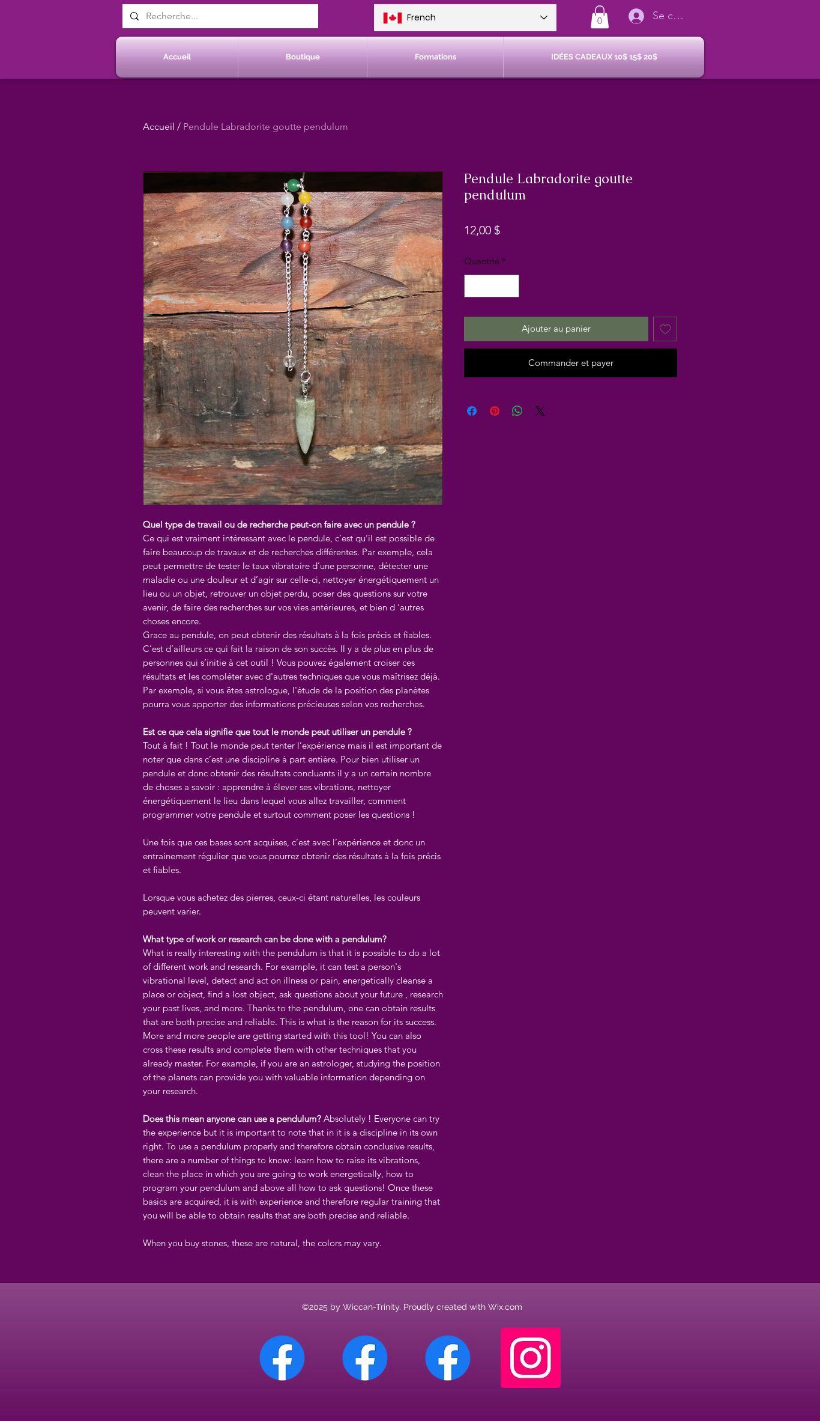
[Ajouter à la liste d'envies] (665, 329)
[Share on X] (540, 411)
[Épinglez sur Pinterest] (494, 411)
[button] (599, 16)
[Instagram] (531, 1358)
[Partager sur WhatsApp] (517, 411)
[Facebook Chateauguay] (282, 1358)
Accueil (159, 126)
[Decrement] (474, 286)
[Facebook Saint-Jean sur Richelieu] (448, 1358)
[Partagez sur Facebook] (472, 411)
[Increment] (510, 286)
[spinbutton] (492, 286)
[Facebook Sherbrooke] (365, 1358)
